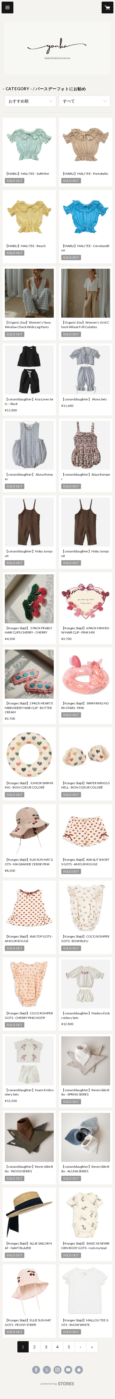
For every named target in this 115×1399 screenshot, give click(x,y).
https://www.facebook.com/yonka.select (36, 1370)
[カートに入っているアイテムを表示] (107, 7)
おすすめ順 (19, 100)
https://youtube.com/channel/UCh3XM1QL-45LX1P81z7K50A (68, 1370)
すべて (69, 100)
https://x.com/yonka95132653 (47, 1370)
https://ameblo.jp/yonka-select (79, 1370)
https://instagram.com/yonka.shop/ (57, 1370)
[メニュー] (7, 7)
